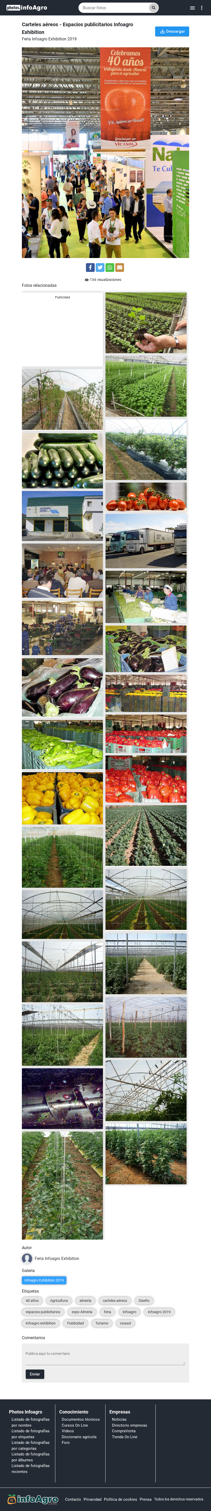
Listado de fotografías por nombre (31, 1422)
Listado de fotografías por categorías (31, 1445)
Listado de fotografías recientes (31, 1468)
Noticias (119, 1419)
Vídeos (68, 1431)
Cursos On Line (75, 1425)
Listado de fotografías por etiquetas (31, 1434)
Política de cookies (120, 1499)
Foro (66, 1442)
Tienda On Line (124, 1437)
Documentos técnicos (81, 1419)
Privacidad (92, 1499)
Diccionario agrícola (79, 1437)
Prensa (146, 1499)
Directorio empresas (129, 1425)
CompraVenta (124, 1431)
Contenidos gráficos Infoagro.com (136, 347)
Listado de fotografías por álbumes (31, 1457)
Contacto (73, 1499)
